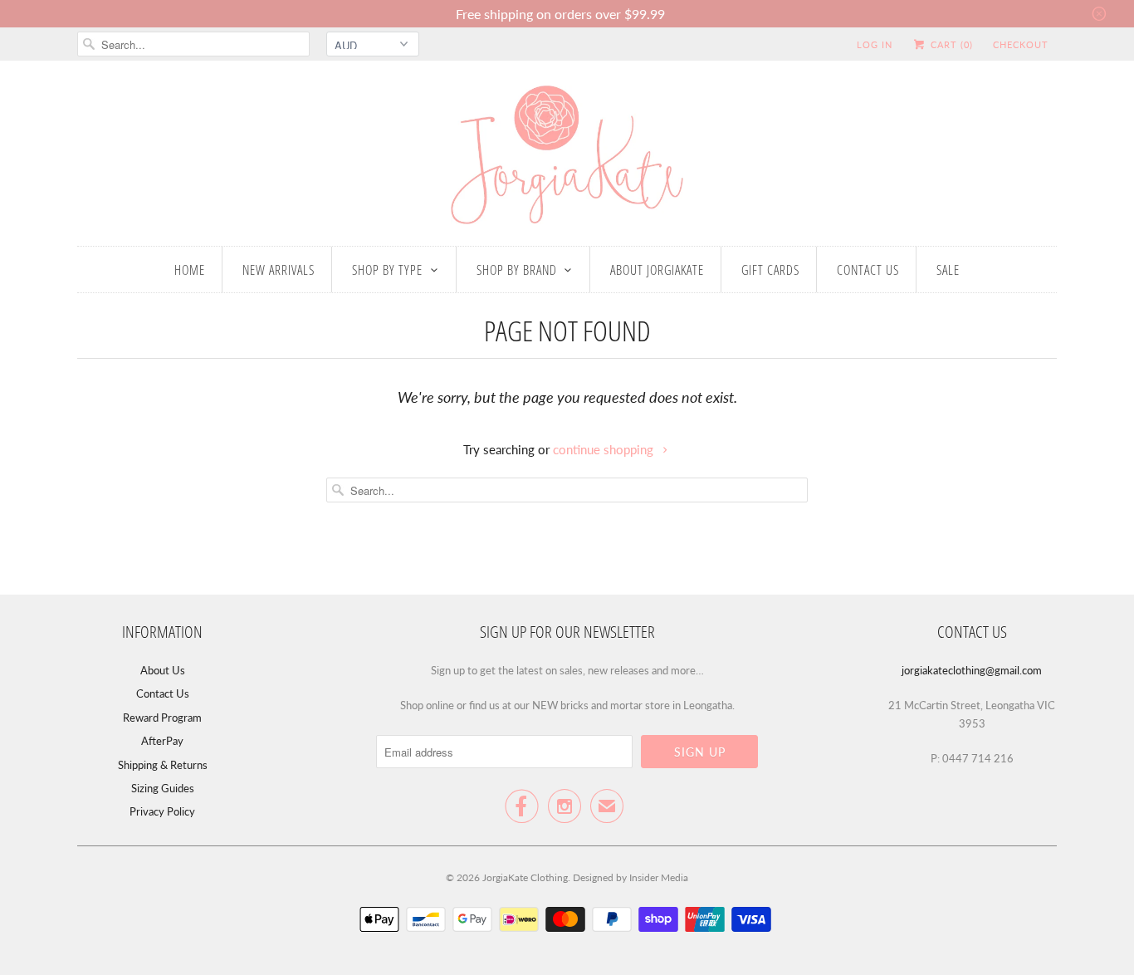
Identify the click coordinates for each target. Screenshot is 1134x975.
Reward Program (162, 717)
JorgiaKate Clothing (525, 877)
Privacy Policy (162, 811)
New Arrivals (278, 270)
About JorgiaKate (657, 270)
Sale (948, 270)
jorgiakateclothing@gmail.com (972, 670)
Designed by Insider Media (630, 877)
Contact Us (868, 270)
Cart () (950, 44)
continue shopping (605, 449)
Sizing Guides (162, 788)
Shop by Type (387, 270)
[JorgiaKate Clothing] (567, 157)
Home (189, 270)
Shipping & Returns (163, 765)
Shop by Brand (517, 270)
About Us (162, 670)
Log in (874, 44)
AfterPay (162, 740)
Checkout (1020, 44)
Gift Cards (770, 270)
